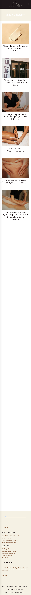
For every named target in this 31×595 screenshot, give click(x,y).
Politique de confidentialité (15, 589)
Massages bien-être (8, 553)
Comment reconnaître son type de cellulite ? (15, 181)
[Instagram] (5, 527)
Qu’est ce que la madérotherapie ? (15, 149)
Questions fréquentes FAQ (10, 536)
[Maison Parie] (15, 4)
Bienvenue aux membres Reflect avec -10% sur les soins (15, 82)
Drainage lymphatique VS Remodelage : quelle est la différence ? (15, 116)
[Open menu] (28, 4)
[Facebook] (8, 527)
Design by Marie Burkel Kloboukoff (15, 592)
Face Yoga (5, 558)
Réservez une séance (9, 542)
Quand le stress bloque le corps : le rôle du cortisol (15, 48)
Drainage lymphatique (9, 549)
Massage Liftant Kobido (9, 551)
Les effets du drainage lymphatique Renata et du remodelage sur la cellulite (15, 216)
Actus (4, 575)
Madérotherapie (7, 555)
